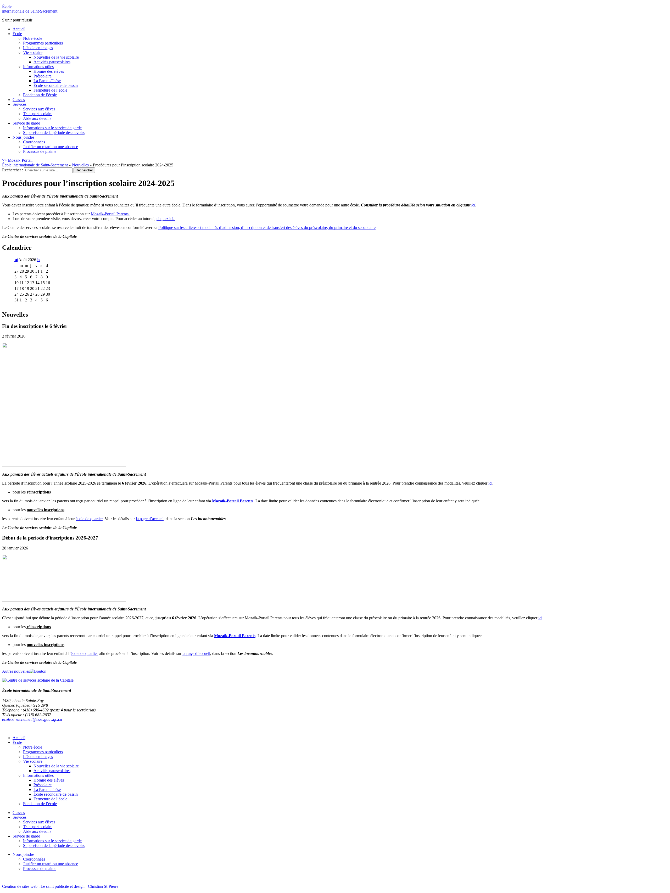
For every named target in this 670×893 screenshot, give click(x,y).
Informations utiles (38, 66)
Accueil (19, 29)
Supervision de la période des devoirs (54, 132)
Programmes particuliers (43, 43)
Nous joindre (23, 137)
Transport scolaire (37, 113)
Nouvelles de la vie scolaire (56, 57)
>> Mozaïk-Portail (17, 160)
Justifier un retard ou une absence (50, 146)
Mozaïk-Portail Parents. (110, 214)
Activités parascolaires (52, 62)
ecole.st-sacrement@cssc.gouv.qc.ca (32, 719)
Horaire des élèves (49, 71)
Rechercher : (12, 170)
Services (19, 104)
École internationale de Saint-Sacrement (35, 165)
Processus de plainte (39, 151)
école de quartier (89, 518)
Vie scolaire (32, 52)
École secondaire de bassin (56, 85)
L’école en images (38, 48)
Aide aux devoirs (37, 118)
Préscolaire (43, 76)
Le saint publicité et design (63, 886)
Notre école (32, 38)
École (29, 8)
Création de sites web (19, 886)
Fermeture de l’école (50, 90)
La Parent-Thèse (47, 80)
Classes (19, 99)
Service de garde (26, 123)
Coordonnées (34, 142)
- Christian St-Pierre (101, 886)
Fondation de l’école (40, 95)
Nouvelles (80, 165)
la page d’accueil (150, 518)
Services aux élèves (39, 109)
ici (473, 205)
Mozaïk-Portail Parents (232, 501)
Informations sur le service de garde (52, 128)
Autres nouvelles (16, 671)
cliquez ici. (166, 218)
